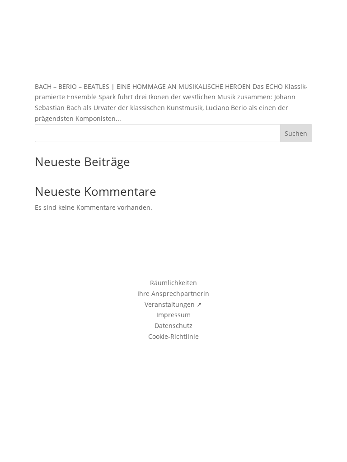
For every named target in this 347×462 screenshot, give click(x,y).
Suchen (296, 133)
